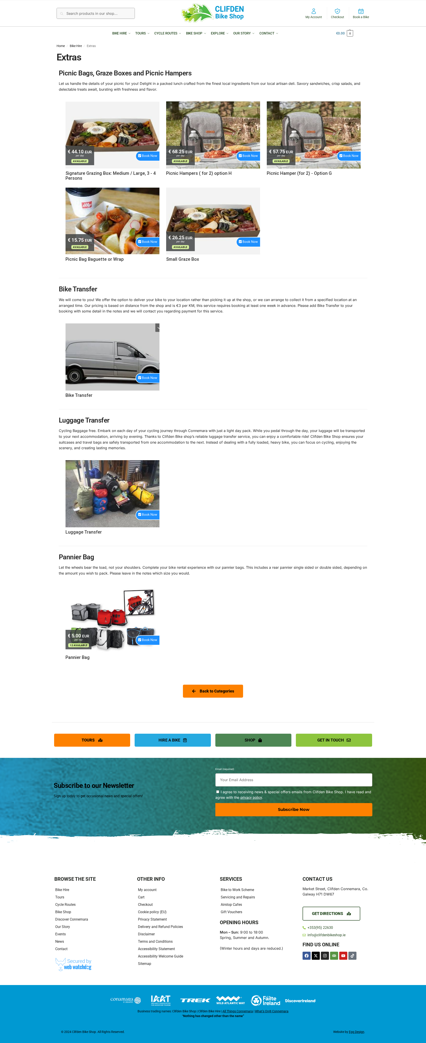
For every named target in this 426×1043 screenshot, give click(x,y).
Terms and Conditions (155, 941)
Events (60, 934)
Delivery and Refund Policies (160, 927)
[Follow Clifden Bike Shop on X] (316, 956)
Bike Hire (76, 46)
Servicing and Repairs (238, 897)
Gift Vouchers (231, 912)
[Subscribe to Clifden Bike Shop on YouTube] (343, 956)
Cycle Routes (65, 904)
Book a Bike (361, 17)
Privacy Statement (152, 919)
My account (147, 890)
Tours (59, 897)
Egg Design (356, 1032)
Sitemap (144, 964)
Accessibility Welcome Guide (160, 956)
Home (61, 46)
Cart (141, 897)
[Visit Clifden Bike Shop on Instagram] (325, 956)
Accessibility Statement (156, 949)
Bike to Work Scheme (237, 890)
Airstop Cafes (231, 904)
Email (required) (224, 770)
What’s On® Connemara (271, 1011)
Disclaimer (146, 934)
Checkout (337, 17)
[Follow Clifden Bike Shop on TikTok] (352, 956)
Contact (61, 949)
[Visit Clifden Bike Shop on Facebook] (307, 956)
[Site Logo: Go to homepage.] (213, 13)
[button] (122, 33)
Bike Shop (63, 912)
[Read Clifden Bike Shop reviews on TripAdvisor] (334, 956)
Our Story (62, 927)
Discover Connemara (71, 919)
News (59, 941)
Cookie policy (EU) (152, 912)
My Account (313, 17)
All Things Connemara (238, 1011)
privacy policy (251, 797)
